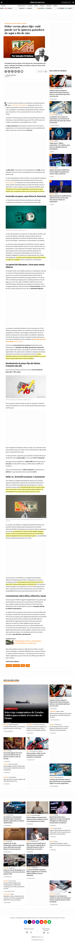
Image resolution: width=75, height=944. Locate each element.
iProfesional (8, 23)
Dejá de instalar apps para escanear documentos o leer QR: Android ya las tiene (60, 715)
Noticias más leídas (11, 680)
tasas (22, 665)
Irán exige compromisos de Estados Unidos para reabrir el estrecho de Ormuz (24, 715)
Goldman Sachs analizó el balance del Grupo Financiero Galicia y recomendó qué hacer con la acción (60, 93)
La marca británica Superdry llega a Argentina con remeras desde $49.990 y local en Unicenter (37, 872)
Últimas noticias (21, 5)
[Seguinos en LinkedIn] (37, 922)
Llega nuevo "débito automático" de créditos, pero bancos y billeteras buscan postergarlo (60, 146)
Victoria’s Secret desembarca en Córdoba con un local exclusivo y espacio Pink (14, 872)
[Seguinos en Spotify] (49, 922)
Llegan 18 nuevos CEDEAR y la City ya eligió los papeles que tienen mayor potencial (59, 172)
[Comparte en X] (9, 71)
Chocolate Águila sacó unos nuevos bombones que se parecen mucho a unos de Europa (13, 756)
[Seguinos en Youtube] (41, 922)
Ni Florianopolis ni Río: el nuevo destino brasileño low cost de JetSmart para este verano (59, 728)
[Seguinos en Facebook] (25, 922)
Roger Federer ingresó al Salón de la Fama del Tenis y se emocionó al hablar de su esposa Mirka (60, 832)
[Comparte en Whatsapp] (12, 71)
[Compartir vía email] (22, 71)
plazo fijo (8, 665)
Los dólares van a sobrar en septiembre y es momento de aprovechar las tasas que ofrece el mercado (60, 120)
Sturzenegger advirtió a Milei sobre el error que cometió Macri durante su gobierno (14, 768)
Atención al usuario (29, 929)
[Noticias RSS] (45, 922)
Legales (55, 5)
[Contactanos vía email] (27, 932)
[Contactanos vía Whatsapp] (31, 932)
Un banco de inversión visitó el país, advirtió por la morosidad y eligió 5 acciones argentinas (60, 781)
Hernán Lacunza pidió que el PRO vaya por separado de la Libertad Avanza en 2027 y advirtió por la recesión (36, 846)
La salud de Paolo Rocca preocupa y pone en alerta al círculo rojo (14, 727)
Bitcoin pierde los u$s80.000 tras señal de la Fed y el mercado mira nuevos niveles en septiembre (60, 199)
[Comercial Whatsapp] (48, 933)
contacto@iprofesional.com (37, 939)
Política (36, 5)
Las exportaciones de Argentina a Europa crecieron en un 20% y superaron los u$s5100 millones (37, 728)
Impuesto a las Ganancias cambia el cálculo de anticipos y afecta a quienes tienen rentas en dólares (60, 899)
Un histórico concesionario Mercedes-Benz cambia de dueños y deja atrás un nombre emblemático (14, 820)
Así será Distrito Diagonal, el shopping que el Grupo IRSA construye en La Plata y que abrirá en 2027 (14, 885)
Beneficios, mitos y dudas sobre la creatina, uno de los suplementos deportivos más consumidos (14, 898)
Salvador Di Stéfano (11, 75)
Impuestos (49, 5)
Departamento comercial (46, 929)
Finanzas (42, 5)
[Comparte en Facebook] (6, 71)
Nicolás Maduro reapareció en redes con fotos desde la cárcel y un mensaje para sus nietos (37, 819)
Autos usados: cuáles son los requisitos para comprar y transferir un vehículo (36, 755)
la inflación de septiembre (19, 105)
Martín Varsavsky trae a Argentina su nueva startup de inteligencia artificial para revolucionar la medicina (60, 820)
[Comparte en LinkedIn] (15, 71)
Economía (30, 5)
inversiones (16, 665)
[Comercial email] (44, 933)
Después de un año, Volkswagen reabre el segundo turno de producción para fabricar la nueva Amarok (14, 846)
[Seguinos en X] (29, 922)
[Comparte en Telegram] (18, 71)
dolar (27, 665)
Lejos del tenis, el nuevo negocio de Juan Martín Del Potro (14, 780)
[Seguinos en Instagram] (33, 922)
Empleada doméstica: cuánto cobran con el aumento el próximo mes (60, 845)
